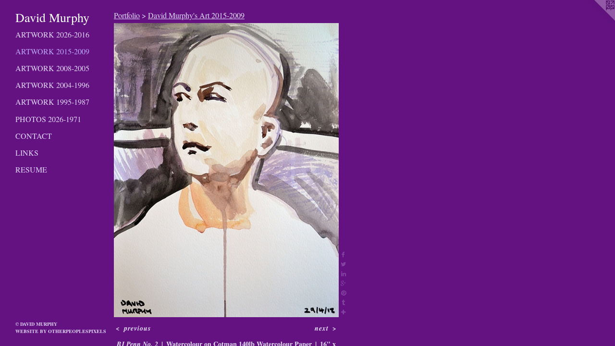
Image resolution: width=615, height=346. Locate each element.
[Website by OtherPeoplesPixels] (596, 19)
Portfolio (127, 15)
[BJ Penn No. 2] (226, 170)
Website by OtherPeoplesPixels (60, 331)
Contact (33, 136)
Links (26, 153)
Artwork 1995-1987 (52, 102)
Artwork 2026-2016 (52, 34)
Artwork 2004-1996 (52, 85)
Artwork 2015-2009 (52, 51)
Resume (31, 169)
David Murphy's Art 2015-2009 (196, 15)
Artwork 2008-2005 (52, 68)
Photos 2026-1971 (48, 119)
